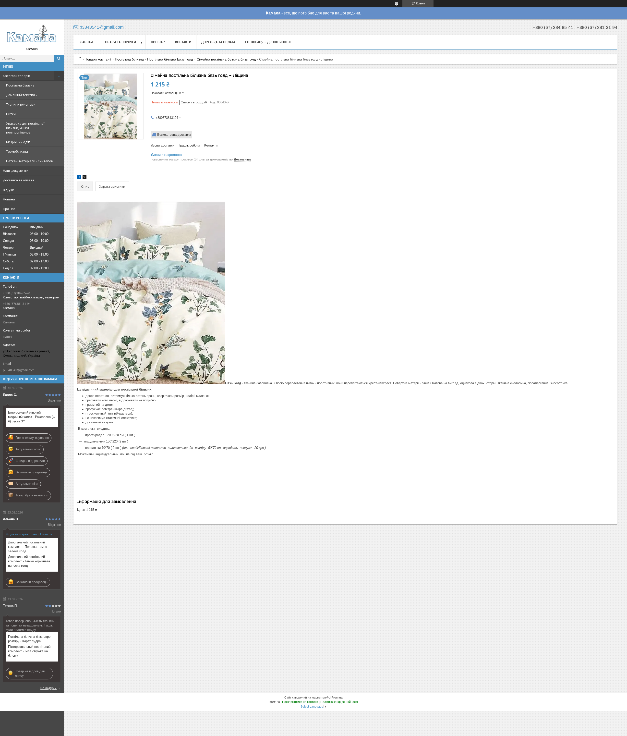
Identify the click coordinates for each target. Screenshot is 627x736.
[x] (84, 178)
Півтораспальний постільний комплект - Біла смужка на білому (29, 651)
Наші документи (15, 170)
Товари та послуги (119, 42)
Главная (86, 42)
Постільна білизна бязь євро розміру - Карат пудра (29, 639)
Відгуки (8, 189)
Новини (9, 199)
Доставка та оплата (18, 180)
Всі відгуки (48, 688)
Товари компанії (98, 59)
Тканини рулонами (21, 104)
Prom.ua (337, 697)
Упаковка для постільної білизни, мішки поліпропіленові (25, 128)
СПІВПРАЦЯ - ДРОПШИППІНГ (268, 42)
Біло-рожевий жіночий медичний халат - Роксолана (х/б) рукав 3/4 (31, 417)
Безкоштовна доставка (174, 134)
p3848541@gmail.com (19, 370)
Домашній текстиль (21, 95)
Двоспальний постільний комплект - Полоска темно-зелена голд (28, 546)
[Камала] (32, 35)
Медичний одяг (18, 142)
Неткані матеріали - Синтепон (29, 161)
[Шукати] (59, 58)
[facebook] (79, 178)
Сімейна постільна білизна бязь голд (226, 59)
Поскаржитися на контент (300, 702)
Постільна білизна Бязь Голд (170, 59)
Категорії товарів (16, 76)
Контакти (183, 42)
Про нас (9, 209)
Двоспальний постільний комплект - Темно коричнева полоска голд (29, 561)
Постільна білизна (20, 85)
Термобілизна (17, 151)
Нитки (11, 114)
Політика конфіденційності (339, 702)
